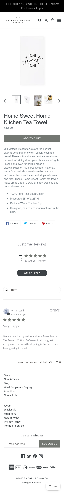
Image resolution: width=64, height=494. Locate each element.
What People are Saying (18, 387)
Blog (6, 383)
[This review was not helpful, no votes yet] (57, 362)
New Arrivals (11, 379)
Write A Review (32, 272)
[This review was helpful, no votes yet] (50, 362)
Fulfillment (10, 413)
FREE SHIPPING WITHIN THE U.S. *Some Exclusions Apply (32, 6)
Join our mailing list (32, 435)
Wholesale (10, 409)
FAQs (7, 405)
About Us (9, 391)
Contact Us (10, 395)
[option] (16, 99)
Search (8, 375)
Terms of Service (14, 425)
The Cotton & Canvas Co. (36, 478)
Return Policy (12, 417)
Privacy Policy (12, 421)
